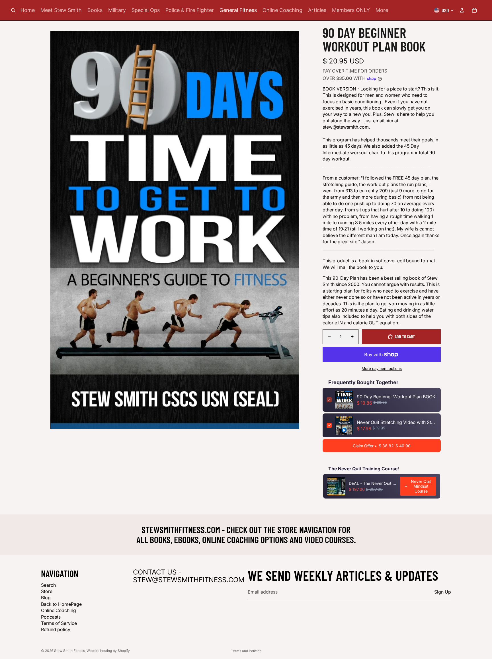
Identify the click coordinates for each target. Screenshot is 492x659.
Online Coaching (58, 610)
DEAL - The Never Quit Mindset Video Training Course (373, 483)
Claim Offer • (382, 445)
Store (46, 591)
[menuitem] (382, 10)
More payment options (382, 368)
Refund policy (55, 629)
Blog (46, 597)
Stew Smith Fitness (69, 650)
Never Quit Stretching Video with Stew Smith (396, 422)
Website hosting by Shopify (108, 650)
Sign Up (442, 592)
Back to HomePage (61, 604)
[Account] (462, 10)
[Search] (13, 10)
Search (48, 585)
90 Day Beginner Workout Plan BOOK (396, 396)
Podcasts (51, 616)
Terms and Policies (246, 651)
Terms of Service (59, 623)
